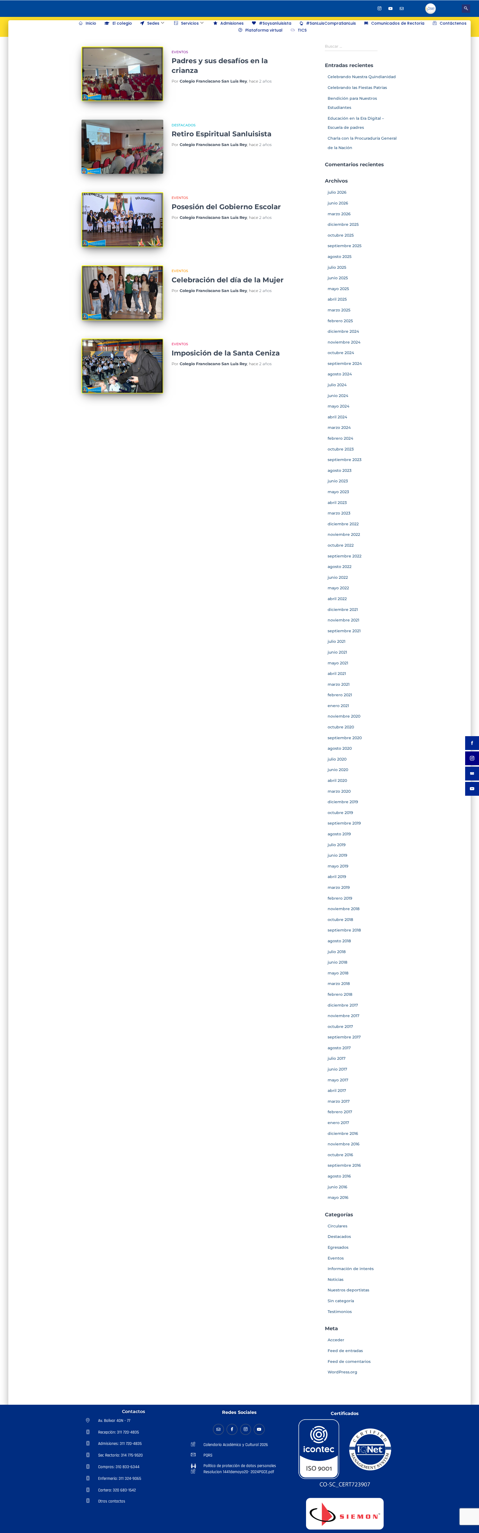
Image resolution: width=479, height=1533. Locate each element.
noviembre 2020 (344, 716)
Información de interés (351, 1268)
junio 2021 (337, 652)
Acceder (336, 1339)
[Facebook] (368, 8)
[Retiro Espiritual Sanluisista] (122, 147)
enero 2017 (338, 1122)
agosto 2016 (339, 1176)
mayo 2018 (338, 973)
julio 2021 (336, 641)
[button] (466, 8)
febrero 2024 (340, 438)
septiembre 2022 (344, 556)
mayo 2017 (338, 1080)
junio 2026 (338, 203)
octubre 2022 (341, 545)
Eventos (180, 52)
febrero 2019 (340, 898)
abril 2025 (337, 299)
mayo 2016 (338, 1197)
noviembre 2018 (344, 908)
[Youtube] (390, 8)
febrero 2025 (340, 320)
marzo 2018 (339, 983)
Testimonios (340, 1311)
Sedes (153, 23)
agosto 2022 (339, 566)
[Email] (218, 1429)
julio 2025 (337, 267)
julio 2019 (337, 844)
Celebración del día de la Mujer (228, 280)
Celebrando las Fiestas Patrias (357, 87)
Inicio (91, 23)
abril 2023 (337, 502)
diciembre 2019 (343, 801)
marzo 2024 (339, 427)
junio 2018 (337, 962)
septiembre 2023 (344, 459)
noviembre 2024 (344, 342)
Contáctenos (453, 23)
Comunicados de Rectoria (397, 23)
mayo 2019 (338, 866)
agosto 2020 (340, 748)
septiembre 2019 (344, 823)
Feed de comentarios (349, 1361)
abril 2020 (337, 780)
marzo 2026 (339, 213)
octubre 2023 (341, 449)
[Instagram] (379, 8)
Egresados (338, 1247)
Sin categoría (341, 1300)
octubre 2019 (340, 812)
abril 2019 (337, 876)
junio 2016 (337, 1186)
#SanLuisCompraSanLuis (331, 23)
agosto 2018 (339, 940)
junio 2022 (338, 577)
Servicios (190, 23)
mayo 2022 (338, 587)
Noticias (335, 1279)
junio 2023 (338, 480)
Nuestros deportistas (348, 1290)
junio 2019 (337, 855)
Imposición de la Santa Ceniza (226, 353)
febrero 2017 (340, 1111)
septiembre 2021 (344, 630)
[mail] (402, 8)
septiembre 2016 (344, 1165)
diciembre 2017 (343, 1005)
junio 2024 (338, 395)
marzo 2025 (339, 310)
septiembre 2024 (345, 363)
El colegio (122, 23)
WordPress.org (342, 1372)
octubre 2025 (341, 235)
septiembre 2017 (344, 1037)
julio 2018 (337, 951)
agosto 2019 (339, 833)
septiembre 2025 (344, 245)
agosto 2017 (339, 1047)
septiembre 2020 (345, 737)
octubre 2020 (341, 727)
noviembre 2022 (344, 534)
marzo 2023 (339, 513)
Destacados (183, 125)
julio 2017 (336, 1058)
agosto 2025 (339, 256)
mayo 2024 (338, 406)
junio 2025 (338, 277)
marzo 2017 (339, 1101)
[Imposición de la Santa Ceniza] (122, 366)
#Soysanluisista (275, 23)
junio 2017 (337, 1069)
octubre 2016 (340, 1154)
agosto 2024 (340, 374)
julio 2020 (337, 759)
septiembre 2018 (344, 930)
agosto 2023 (339, 470)
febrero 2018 (340, 994)
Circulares (337, 1226)
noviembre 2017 (343, 1015)
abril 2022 (337, 598)
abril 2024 (337, 416)
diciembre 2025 (343, 224)
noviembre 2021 (343, 620)
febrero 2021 (340, 694)
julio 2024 (337, 384)
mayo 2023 (338, 491)
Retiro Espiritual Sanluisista (221, 134)
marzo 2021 (339, 684)
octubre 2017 (340, 1026)
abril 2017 (337, 1090)
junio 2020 (338, 769)
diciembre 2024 (343, 331)
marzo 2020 (339, 791)
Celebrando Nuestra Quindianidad (362, 76)
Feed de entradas (345, 1350)
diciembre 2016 (343, 1133)
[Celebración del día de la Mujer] (122, 292)
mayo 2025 (338, 288)
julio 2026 (337, 192)
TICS (302, 30)
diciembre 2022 (343, 523)
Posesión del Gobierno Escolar (226, 207)
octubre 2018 (340, 919)
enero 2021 (338, 705)
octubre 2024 (341, 352)
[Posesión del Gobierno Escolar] (122, 219)
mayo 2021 (338, 663)
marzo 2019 (339, 887)
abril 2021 (337, 673)
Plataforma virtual (263, 30)
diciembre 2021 (343, 609)
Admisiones (232, 23)
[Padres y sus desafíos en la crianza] (122, 74)
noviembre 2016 (344, 1144)
